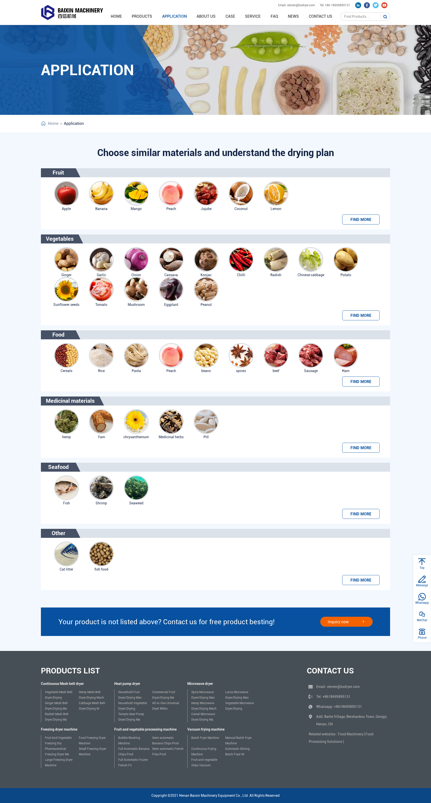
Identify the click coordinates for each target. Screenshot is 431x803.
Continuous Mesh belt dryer (62, 684)
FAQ (274, 16)
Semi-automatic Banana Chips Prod (165, 740)
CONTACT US (320, 16)
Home (116, 16)
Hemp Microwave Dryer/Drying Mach (203, 705)
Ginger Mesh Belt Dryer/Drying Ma (56, 705)
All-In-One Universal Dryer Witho (165, 705)
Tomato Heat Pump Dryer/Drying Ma (131, 716)
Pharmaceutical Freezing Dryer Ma (57, 751)
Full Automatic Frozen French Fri (133, 762)
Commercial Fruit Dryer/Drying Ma (163, 694)
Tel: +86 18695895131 (335, 5)
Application (74, 123)
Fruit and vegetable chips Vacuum (204, 762)
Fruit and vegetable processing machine (145, 729)
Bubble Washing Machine (129, 740)
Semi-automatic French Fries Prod (168, 751)
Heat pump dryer (127, 684)
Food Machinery (350, 734)
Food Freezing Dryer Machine (92, 740)
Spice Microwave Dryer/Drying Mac (203, 694)
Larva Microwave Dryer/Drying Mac (237, 694)
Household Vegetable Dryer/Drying (132, 705)
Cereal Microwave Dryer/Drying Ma (203, 716)
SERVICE (253, 16)
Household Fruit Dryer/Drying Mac (130, 694)
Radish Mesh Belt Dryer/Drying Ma (56, 716)
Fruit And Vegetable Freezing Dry (58, 740)
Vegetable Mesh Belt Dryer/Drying (58, 694)
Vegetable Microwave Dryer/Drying (239, 705)
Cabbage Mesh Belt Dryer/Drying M (92, 705)
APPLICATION (174, 16)
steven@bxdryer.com (343, 687)
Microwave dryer (200, 684)
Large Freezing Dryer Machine (59, 762)
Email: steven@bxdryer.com (296, 5)
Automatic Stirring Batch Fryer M (237, 751)
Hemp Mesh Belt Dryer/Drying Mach (91, 694)
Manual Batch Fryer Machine (238, 740)
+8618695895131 (336, 697)
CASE (230, 16)
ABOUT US (206, 16)
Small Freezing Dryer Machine (92, 751)
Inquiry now (338, 621)
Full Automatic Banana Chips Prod (133, 751)
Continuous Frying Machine (203, 751)
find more (360, 219)
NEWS (293, 16)
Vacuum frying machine (205, 729)
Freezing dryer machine (59, 729)
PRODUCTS (142, 16)
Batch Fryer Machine (205, 738)
